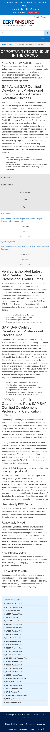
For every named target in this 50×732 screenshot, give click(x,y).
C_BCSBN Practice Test (12, 661)
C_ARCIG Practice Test (12, 621)
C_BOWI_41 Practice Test (13, 682)
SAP (10, 44)
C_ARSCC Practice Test (12, 631)
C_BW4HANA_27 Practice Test (15, 695)
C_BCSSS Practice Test (12, 675)
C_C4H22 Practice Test (12, 702)
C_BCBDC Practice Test (12, 644)
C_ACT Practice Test (11, 611)
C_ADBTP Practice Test (12, 614)
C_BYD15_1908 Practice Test (14, 699)
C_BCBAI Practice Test (12, 641)
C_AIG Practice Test (11, 617)
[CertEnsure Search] (47, 33)
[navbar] (4, 38)
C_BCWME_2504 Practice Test (15, 678)
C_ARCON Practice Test (12, 624)
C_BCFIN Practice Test (12, 655)
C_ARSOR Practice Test (12, 634)
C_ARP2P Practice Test (12, 628)
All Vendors (18, 724)
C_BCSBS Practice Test (12, 665)
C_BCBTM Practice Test (12, 648)
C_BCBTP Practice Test (12, 651)
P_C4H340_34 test (8, 242)
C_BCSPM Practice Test (12, 672)
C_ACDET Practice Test (12, 607)
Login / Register (41, 17)
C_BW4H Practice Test (12, 692)
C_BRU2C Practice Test (12, 689)
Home (4, 44)
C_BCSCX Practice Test (12, 668)
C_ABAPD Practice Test (12, 604)
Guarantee (12, 729)
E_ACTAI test (6, 213)
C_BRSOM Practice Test (12, 685)
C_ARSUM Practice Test (12, 638)
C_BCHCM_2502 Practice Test (15, 658)
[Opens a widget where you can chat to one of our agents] (34, 718)
